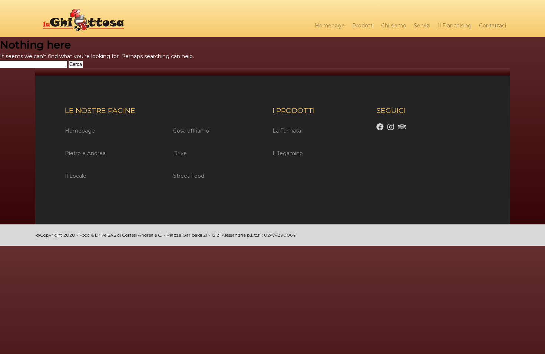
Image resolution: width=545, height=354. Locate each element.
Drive (180, 153)
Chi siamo (393, 25)
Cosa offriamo (191, 130)
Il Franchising (455, 25)
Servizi (422, 25)
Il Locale (75, 176)
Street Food (188, 176)
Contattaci (492, 25)
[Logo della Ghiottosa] (79, 21)
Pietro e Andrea (85, 153)
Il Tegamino (287, 153)
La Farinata (286, 130)
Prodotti (363, 25)
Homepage (330, 25)
